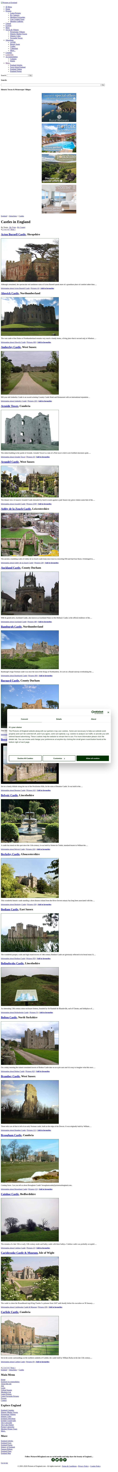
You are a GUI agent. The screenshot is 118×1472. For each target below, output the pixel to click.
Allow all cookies (93, 758)
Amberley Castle (11, 347)
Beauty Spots (15, 44)
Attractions (9, 40)
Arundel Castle (10, 461)
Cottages (13, 59)
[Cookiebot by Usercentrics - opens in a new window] (93, 712)
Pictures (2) (31, 1248)
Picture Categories (7, 1427)
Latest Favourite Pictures (10, 1396)
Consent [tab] (24, 719)
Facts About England (17, 67)
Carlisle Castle (9, 1312)
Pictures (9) (30, 1362)
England (4, 216)
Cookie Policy (95, 1466)
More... (12, 51)
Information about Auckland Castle (13, 622)
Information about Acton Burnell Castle (15, 288)
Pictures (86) (33, 676)
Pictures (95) (31, 959)
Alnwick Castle (10, 293)
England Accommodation (10, 1382)
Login (3, 1388)
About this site (6, 1384)
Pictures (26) (30, 849)
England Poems (16, 71)
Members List (6, 1392)
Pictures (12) (33, 1189)
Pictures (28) (39, 563)
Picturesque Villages (17, 32)
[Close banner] (108, 712)
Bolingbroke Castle (12, 963)
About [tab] (93, 719)
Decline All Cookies (25, 758)
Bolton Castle (9, 1017)
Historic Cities (15, 36)
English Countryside (8, 1421)
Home (8, 9)
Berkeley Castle (10, 854)
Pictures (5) (34, 1012)
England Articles (16, 65)
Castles (12, 46)
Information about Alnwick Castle (13, 342)
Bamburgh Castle (11, 626)
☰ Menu (9, 7)
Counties (9, 53)
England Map (6, 1453)
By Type (12, 227)
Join (2, 1386)
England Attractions (8, 1419)
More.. (8, 63)
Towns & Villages (12, 30)
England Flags (6, 1451)
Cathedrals (14, 48)
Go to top (4, 1463)
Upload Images (6, 1390)
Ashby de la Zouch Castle (16, 508)
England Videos (16, 69)
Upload (8, 23)
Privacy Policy (83, 1466)
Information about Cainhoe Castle (13, 1248)
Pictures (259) (32, 504)
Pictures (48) (32, 622)
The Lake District (7, 1425)
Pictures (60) (31, 342)
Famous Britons (6, 1449)
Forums (3, 1398)
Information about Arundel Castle (13, 504)
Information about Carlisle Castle (13, 1362)
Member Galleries (16, 21)
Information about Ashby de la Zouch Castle (17, 563)
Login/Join (9, 55)
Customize (57, 758)
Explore (8, 26)
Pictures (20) (32, 401)
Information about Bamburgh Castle (14, 676)
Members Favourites (17, 17)
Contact (4, 1400)
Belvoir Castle (9, 795)
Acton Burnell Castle (13, 234)
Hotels (12, 61)
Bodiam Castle (9, 909)
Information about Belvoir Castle (13, 849)
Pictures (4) (35, 288)
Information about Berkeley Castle (13, 904)
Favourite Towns (16, 38)
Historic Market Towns (18, 34)
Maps (8, 28)
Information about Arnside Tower (13, 457)
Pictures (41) (31, 790)
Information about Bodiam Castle (13, 959)
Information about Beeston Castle (13, 790)
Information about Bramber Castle (13, 1130)
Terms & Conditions (69, 1466)
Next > (13, 229)
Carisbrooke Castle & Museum (19, 1252)
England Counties (7, 1410)
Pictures (8, 11)
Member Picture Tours (9, 1429)
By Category (14, 15)
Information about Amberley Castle (14, 401)
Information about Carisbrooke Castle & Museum (19, 1307)
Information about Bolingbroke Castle (14, 1012)
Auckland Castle (10, 567)
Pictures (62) (30, 1071)
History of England (8, 1447)
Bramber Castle (10, 1076)
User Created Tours (17, 19)
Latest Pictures (15, 13)
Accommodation (12, 57)
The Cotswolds (6, 1423)
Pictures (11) (31, 1130)
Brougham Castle (11, 1135)
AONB (13, 42)
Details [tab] (59, 719)
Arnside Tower (9, 406)
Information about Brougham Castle (14, 1189)
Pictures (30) (31, 904)
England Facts (6, 1443)
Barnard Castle (10, 680)
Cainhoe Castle (10, 1194)
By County (21, 227)
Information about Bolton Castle (12, 1071)
